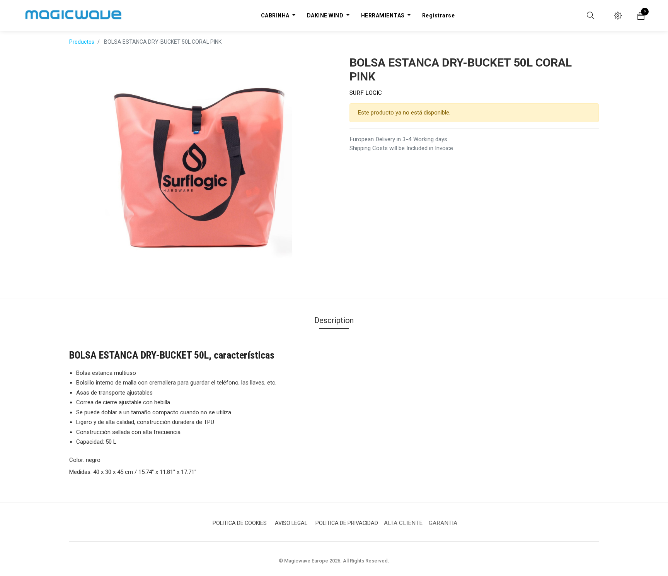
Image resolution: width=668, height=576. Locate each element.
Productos (81, 42)
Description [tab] (334, 320)
